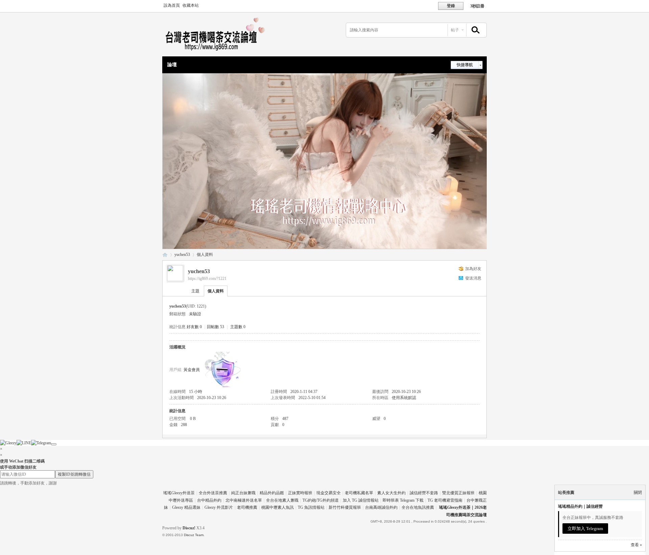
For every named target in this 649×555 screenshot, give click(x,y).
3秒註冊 (477, 6)
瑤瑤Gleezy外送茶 (179, 493)
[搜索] (475, 30)
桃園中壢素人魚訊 (277, 507)
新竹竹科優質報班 (345, 507)
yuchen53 (182, 254)
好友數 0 (194, 326)
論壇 (172, 64)
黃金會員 (192, 369)
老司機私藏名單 (359, 493)
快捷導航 (465, 64)
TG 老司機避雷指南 (445, 500)
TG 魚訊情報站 (311, 507)
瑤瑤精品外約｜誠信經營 (580, 506)
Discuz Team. (194, 535)
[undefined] (53, 444)
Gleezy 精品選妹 (186, 507)
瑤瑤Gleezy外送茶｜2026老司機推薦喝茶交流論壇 (165, 255)
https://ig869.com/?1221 (207, 278)
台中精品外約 (209, 500)
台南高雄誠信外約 (381, 507)
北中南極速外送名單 (243, 500)
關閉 (638, 492)
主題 (195, 291)
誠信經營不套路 (424, 493)
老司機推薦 (247, 507)
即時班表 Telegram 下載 (403, 500)
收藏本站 (191, 5)
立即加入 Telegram (585, 528)
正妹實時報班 (300, 493)
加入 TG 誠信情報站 (361, 500)
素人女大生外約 (391, 493)
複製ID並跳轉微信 (74, 474)
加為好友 (473, 268)
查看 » (636, 545)
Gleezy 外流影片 (219, 507)
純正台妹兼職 (243, 493)
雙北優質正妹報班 (458, 493)
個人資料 (216, 291)
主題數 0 (237, 326)
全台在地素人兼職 (282, 500)
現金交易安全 (328, 493)
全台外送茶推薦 (213, 493)
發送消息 (473, 278)
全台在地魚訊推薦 (418, 507)
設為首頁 (172, 5)
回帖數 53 (215, 326)
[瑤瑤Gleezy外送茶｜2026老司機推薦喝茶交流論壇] (219, 52)
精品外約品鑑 (272, 493)
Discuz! (189, 528)
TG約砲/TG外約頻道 (321, 500)
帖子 (455, 30)
